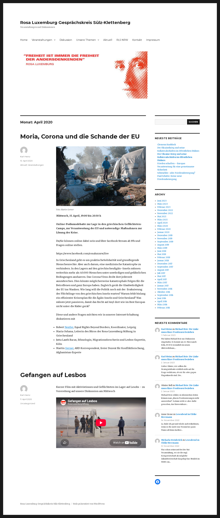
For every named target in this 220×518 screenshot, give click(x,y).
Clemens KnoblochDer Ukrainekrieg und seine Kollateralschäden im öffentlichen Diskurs (178, 147)
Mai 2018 (161, 254)
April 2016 (162, 301)
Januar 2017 (163, 285)
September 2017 (165, 267)
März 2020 (162, 226)
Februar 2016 (163, 307)
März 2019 (162, 248)
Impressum (153, 39)
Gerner (69, 348)
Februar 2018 (163, 257)
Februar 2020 (164, 229)
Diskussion (66, 39)
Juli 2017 (161, 273)
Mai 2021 (161, 216)
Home (24, 39)
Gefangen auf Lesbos (53, 375)
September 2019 (165, 241)
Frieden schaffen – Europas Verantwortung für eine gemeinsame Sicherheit (175, 166)
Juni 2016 (161, 298)
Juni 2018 (161, 251)
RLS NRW (122, 39)
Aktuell (107, 39)
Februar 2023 (163, 207)
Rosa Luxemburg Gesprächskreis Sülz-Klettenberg (75, 22)
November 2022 (165, 213)
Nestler (69, 327)
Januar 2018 (163, 260)
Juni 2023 (162, 201)
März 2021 (162, 219)
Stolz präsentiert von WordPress (89, 504)
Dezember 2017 (164, 263)
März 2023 (162, 204)
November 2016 (164, 289)
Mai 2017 (161, 276)
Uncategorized (27, 403)
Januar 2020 (163, 232)
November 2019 (164, 238)
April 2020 (162, 223)
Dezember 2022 (165, 210)
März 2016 (162, 304)
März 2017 (162, 282)
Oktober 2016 (163, 292)
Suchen (193, 122)
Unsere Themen (86, 39)
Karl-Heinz (25, 156)
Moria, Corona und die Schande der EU (80, 136)
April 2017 (162, 279)
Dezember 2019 (164, 235)
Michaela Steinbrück (171, 440)
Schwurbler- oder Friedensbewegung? (176, 173)
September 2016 (165, 295)
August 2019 (163, 245)
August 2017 (163, 270)
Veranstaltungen (42, 39)
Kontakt (137, 39)
